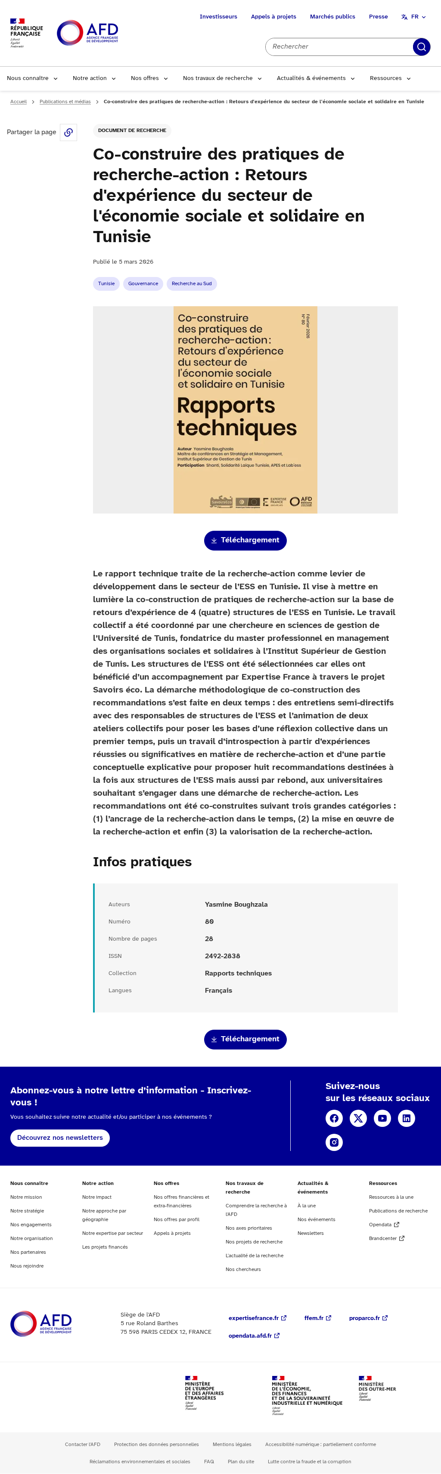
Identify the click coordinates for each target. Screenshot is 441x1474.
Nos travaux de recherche (218, 78)
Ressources (386, 78)
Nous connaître (28, 78)
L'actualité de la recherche (254, 1256)
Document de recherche (132, 130)
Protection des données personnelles (156, 1444)
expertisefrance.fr (254, 1318)
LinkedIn (406, 1118)
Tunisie (106, 283)
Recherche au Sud (192, 283)
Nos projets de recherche (254, 1242)
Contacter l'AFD (82, 1444)
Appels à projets (273, 17)
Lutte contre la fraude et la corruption (309, 1462)
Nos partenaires (28, 1252)
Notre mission (26, 1197)
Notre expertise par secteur (112, 1233)
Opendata (380, 1225)
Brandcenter (383, 1238)
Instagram (334, 1142)
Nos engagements (31, 1225)
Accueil (18, 102)
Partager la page (68, 132)
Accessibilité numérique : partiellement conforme (320, 1444)
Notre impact (97, 1197)
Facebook (334, 1118)
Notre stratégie (27, 1211)
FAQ (209, 1462)
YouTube (382, 1118)
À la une (307, 1206)
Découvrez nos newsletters (60, 1138)
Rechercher (421, 46)
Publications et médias (65, 102)
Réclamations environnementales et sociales (140, 1462)
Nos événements (316, 1219)
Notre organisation (31, 1238)
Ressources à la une (391, 1197)
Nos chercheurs (243, 1269)
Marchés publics (332, 17)
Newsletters (311, 1233)
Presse (378, 17)
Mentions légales (232, 1444)
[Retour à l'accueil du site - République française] (107, 33)
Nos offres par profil (176, 1219)
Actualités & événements (311, 78)
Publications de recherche (398, 1211)
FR (415, 17)
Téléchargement (250, 540)
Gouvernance (143, 283)
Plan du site (241, 1462)
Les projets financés (105, 1247)
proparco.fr (364, 1318)
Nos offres (145, 78)
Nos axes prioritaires (249, 1228)
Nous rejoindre (26, 1266)
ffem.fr (313, 1318)
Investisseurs (218, 17)
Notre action (90, 78)
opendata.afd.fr (250, 1336)
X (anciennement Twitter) (358, 1118)
